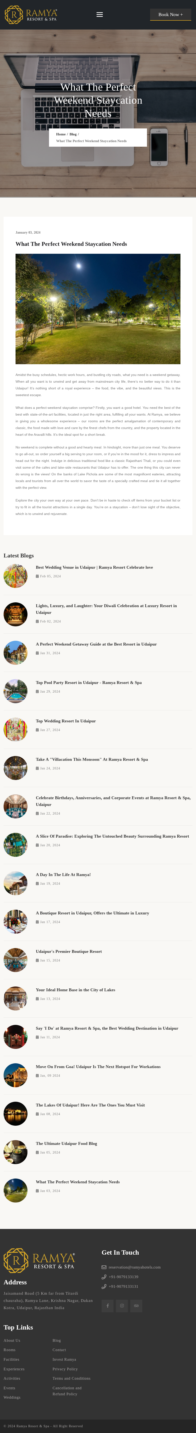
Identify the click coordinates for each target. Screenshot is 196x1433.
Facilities (11, 1359)
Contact (59, 1350)
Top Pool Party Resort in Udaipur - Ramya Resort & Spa (89, 682)
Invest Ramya (64, 1359)
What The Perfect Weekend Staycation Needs (78, 1181)
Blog (73, 134)
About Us (12, 1340)
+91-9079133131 (123, 1286)
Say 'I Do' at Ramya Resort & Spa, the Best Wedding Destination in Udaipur (107, 1028)
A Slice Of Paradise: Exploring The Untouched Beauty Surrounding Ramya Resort (112, 836)
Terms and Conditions (72, 1378)
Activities (12, 1378)
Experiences (14, 1369)
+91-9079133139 (123, 1277)
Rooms (10, 1350)
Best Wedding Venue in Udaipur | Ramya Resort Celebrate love (94, 567)
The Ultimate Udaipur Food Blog (66, 1143)
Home (61, 134)
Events (9, 1388)
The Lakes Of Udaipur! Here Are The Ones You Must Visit (90, 1105)
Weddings (12, 1397)
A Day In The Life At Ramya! (63, 874)
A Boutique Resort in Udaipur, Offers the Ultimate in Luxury (92, 913)
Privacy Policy (65, 1369)
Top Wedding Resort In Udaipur (66, 721)
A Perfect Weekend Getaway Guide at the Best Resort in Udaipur (96, 644)
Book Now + (170, 14)
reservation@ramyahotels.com (135, 1267)
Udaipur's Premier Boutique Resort (69, 951)
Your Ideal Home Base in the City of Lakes (75, 989)
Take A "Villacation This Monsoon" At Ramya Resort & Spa (92, 759)
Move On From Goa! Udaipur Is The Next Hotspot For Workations (98, 1066)
